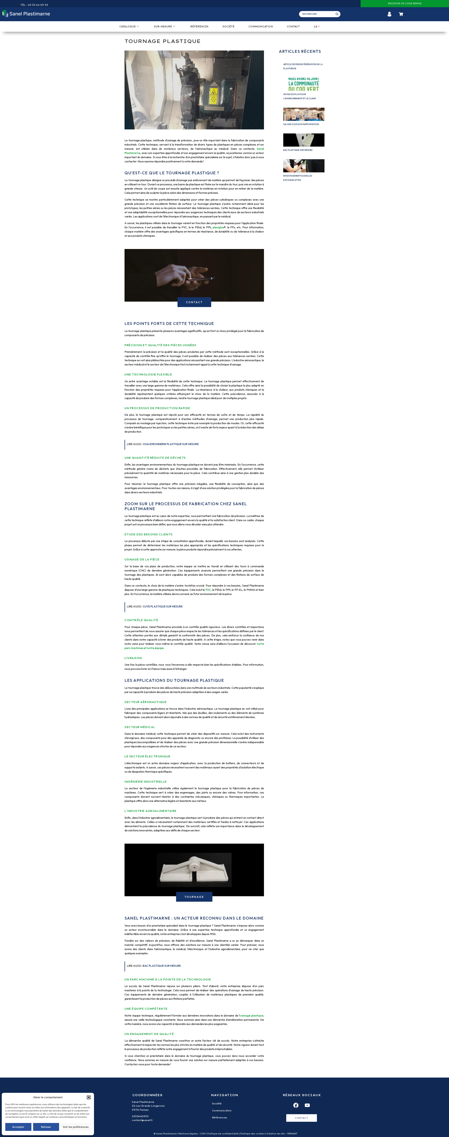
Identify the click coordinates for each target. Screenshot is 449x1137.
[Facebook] (296, 1105)
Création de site (275, 1133)
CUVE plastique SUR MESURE (163, 606)
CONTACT (194, 302)
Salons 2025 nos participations (301, 124)
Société (228, 26)
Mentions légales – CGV (192, 1133)
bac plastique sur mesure (162, 965)
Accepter (18, 1127)
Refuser (46, 1127)
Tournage (194, 897)
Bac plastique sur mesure (298, 150)
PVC (208, 589)
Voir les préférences (76, 1127)
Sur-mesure (163, 26)
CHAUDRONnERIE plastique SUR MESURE (171, 444)
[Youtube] (307, 1105)
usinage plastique (251, 1015)
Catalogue (127, 26)
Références (199, 26)
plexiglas (218, 227)
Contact (293, 26)
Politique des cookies (252, 1133)
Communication (261, 26)
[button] (89, 1097)
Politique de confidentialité (223, 1133)
